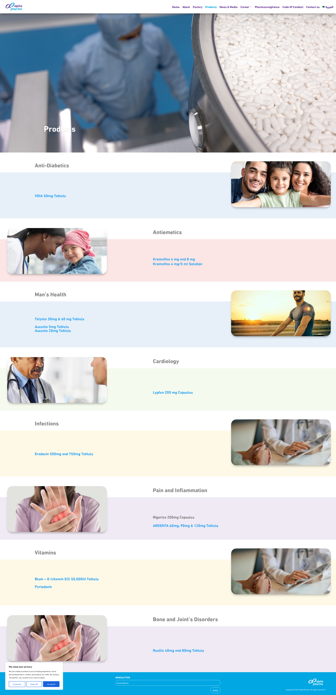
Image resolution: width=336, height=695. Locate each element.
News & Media (229, 7)
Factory (197, 7)
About (186, 7)
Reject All (34, 684)
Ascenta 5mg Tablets (52, 326)
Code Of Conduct (292, 7)
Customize (17, 684)
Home (176, 7)
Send (215, 690)
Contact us (313, 7)
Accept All (51, 684)
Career (244, 7)
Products (211, 7)
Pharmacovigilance (267, 7)
